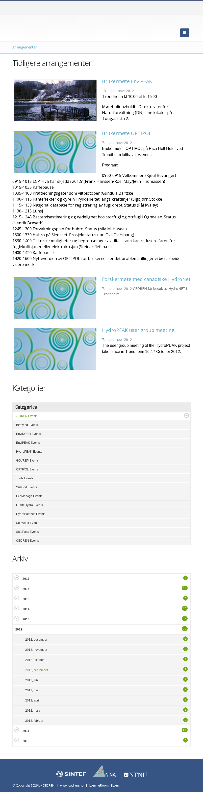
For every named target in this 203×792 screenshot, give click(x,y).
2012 (18, 629)
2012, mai (32, 690)
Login (116, 785)
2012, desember (36, 639)
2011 (26, 731)
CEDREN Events (26, 416)
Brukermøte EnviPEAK (127, 81)
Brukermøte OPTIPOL (127, 133)
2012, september (36, 670)
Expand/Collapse (186, 415)
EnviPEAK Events (28, 442)
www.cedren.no (72, 785)
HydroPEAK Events (29, 451)
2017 (26, 579)
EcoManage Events (29, 496)
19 (184, 628)
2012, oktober (34, 660)
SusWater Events (27, 523)
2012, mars (32, 710)
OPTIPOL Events (27, 469)
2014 (26, 609)
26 (184, 608)
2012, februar (34, 720)
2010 (26, 741)
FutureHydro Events (29, 505)
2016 (26, 589)
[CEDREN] (34, 27)
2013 (26, 619)
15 (184, 588)
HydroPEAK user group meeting (138, 330)
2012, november (36, 650)
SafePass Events (27, 532)
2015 (26, 599)
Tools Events (24, 478)
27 (184, 730)
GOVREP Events (27, 460)
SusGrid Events (26, 487)
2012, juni (32, 680)
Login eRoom (99, 785)
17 (184, 618)
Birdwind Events (27, 425)
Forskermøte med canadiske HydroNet (146, 279)
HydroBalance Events (30, 514)
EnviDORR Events (28, 434)
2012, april (32, 700)
